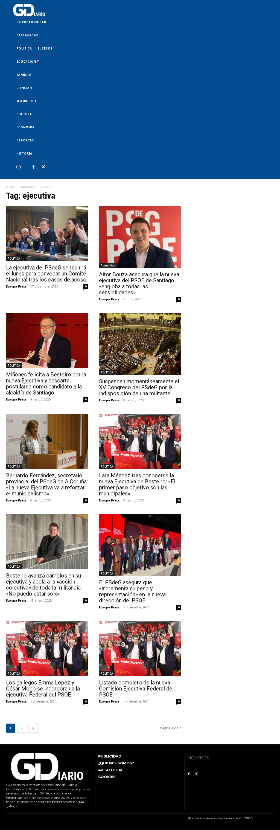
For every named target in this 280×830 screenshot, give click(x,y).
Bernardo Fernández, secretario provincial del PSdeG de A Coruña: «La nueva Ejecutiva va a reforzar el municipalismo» (47, 484)
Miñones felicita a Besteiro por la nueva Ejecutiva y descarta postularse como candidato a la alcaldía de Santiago (46, 383)
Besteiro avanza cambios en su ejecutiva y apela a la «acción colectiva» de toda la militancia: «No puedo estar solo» (44, 584)
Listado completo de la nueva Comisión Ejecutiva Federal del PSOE (136, 688)
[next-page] (33, 728)
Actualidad (108, 265)
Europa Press (16, 286)
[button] (18, 167)
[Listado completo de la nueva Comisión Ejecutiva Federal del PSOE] (140, 648)
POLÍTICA (14, 258)
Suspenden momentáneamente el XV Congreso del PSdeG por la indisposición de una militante (139, 387)
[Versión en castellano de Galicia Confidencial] (29, 10)
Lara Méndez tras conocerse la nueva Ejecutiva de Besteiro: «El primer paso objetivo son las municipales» (137, 484)
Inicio (10, 187)
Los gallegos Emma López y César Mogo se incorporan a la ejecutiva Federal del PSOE (43, 688)
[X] (43, 167)
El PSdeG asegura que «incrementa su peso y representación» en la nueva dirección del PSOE (132, 591)
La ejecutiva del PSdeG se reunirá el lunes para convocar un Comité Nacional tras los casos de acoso (46, 273)
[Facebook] (33, 167)
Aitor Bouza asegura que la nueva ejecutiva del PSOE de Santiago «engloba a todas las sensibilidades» (139, 283)
